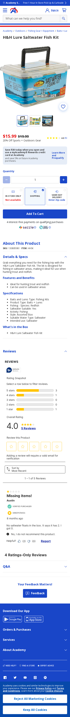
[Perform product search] (63, 18)
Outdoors (20, 31)
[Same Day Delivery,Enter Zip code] (57, 196)
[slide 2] (35, 121)
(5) (66, 138)
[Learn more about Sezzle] (28, 227)
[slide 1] (22, 121)
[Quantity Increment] (63, 179)
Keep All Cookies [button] (35, 710)
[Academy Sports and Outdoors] (14, 10)
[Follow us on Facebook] (5, 677)
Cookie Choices (54, 691)
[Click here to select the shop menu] (5, 10)
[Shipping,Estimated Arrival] (35, 196)
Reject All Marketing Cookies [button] (35, 699)
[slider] (35, 76)
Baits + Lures (63, 31)
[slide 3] (47, 121)
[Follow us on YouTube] (25, 677)
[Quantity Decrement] (6, 179)
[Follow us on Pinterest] (45, 677)
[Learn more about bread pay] (45, 227)
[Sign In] (47, 10)
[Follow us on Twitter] (15, 677)
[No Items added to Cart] (64, 10)
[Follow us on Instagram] (35, 677)
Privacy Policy (44, 688)
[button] (58, 155)
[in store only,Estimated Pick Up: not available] (13, 196)
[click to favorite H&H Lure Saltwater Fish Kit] (63, 107)
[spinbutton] (35, 179)
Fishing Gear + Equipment (41, 31)
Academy (7, 31)
